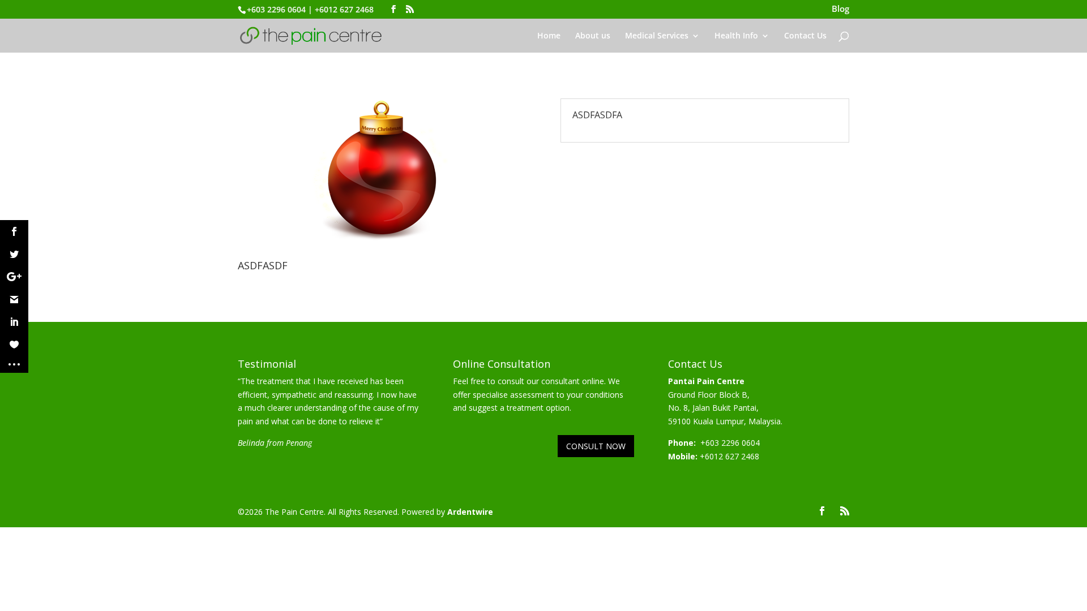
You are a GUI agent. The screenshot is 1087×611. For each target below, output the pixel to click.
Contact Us (805, 36)
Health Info (736, 36)
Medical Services (656, 36)
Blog (840, 9)
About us (592, 36)
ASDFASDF (263, 265)
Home (548, 36)
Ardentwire (470, 511)
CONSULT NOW (596, 446)
